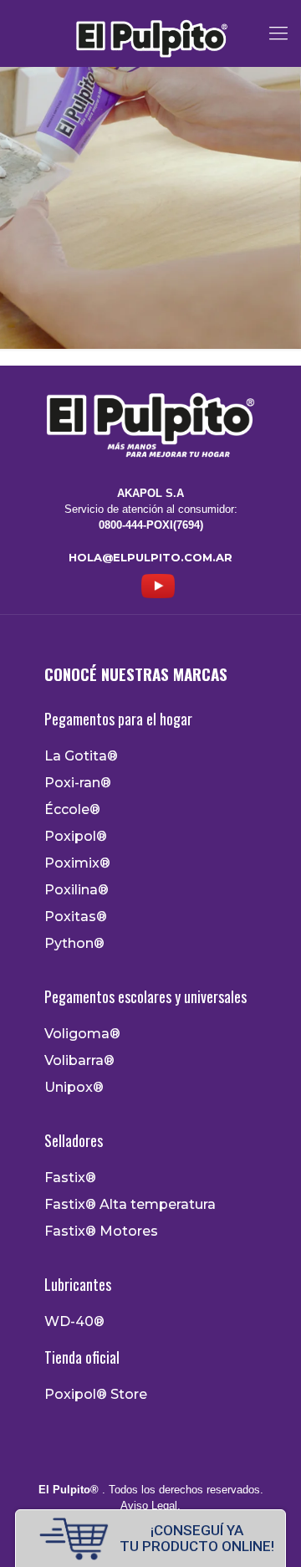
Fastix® (70, 1178)
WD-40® (74, 1322)
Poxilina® (76, 890)
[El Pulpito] (150, 33)
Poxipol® (75, 836)
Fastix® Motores (101, 1231)
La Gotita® (81, 756)
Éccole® (72, 810)
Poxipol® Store (95, 1394)
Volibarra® (79, 1061)
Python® (74, 943)
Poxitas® (75, 917)
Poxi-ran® (77, 783)
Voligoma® (82, 1034)
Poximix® (77, 863)
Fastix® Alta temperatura (130, 1204)
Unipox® (74, 1087)
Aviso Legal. (150, 1505)
